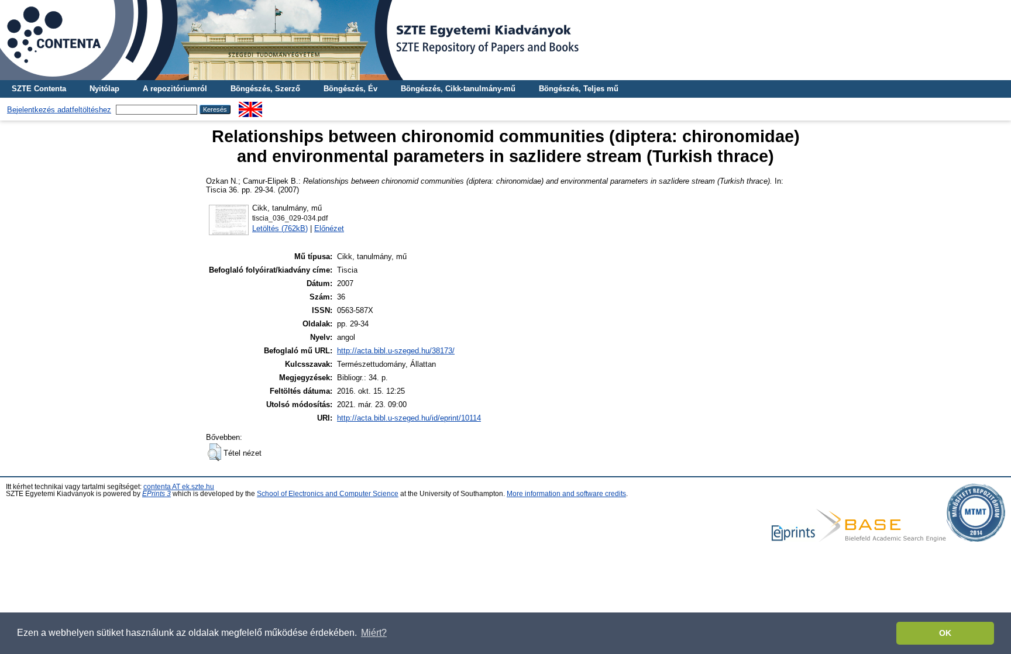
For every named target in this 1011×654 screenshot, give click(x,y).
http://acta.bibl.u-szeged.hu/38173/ (396, 350)
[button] (214, 452)
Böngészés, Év (350, 88)
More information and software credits (566, 493)
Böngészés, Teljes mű (578, 88)
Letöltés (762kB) (280, 228)
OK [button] (945, 633)
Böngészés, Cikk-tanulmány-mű (458, 88)
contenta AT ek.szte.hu (178, 486)
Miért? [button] (374, 633)
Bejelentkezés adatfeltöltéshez (59, 109)
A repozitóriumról (175, 88)
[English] (250, 106)
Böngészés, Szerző (265, 88)
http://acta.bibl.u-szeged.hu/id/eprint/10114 (409, 418)
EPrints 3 (156, 493)
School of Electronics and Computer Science (327, 493)
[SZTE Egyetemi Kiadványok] (505, 40)
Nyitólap (104, 88)
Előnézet (329, 228)
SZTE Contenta (39, 88)
